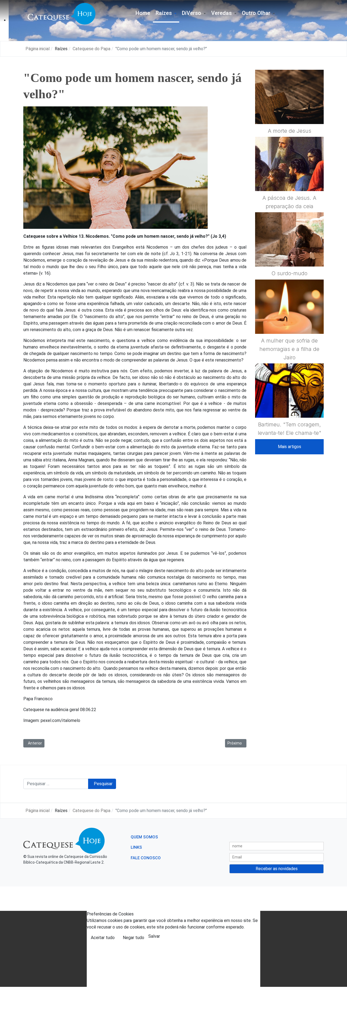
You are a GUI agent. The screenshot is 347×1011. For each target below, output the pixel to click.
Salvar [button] (154, 936)
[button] (166, 14)
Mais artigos (289, 446)
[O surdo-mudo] (289, 252)
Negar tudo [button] (133, 937)
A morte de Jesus (289, 131)
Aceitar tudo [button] (103, 937)
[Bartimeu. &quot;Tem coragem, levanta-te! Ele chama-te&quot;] (289, 403)
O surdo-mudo (289, 273)
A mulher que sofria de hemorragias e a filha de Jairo (289, 349)
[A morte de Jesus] (289, 110)
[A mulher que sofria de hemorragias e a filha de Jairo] (289, 319)
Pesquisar (103, 783)
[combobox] (55, 784)
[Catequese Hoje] (61, 13)
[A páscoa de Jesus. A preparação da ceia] (289, 177)
